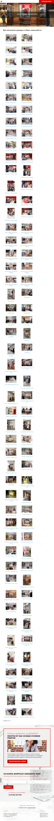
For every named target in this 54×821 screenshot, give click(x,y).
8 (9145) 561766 (15, 795)
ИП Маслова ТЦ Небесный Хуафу (27, 150)
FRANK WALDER (11, 301)
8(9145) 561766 (23, 22)
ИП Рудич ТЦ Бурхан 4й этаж (11, 43)
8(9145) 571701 (27, 23)
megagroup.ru (32, 807)
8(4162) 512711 (31, 22)
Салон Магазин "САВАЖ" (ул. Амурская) (27, 703)
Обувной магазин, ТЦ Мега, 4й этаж (27, 570)
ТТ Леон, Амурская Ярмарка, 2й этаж (11, 384)
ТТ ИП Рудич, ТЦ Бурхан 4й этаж (27, 558)
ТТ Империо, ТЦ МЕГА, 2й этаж (11, 416)
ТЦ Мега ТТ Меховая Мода (27, 598)
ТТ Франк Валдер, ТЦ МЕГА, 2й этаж (26, 431)
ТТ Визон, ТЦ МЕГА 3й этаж (27, 502)
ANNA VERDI (11, 336)
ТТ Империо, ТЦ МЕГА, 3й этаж (27, 456)
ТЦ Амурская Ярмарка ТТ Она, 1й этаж (11, 599)
